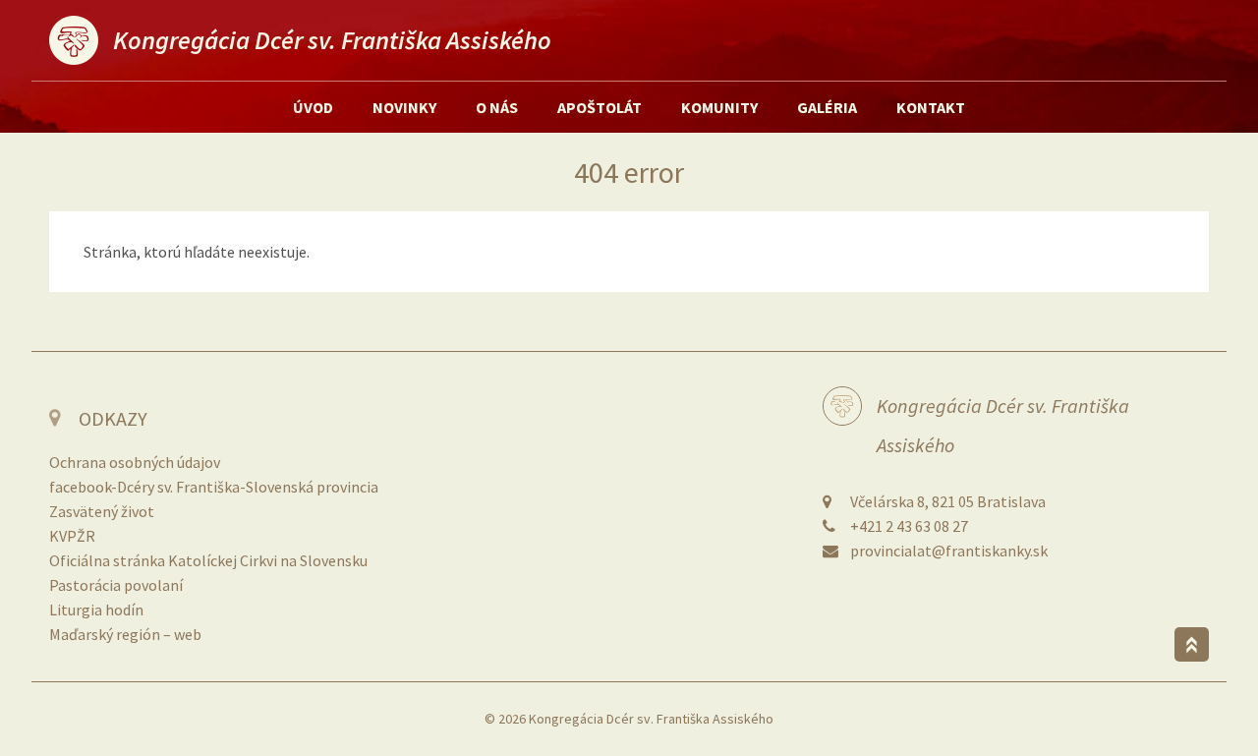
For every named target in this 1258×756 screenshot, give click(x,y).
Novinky (404, 107)
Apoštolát (599, 107)
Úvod (313, 107)
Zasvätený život (101, 511)
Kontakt (930, 107)
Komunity (719, 107)
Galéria (827, 107)
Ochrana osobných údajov (134, 462)
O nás (497, 107)
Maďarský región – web (125, 634)
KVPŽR (72, 536)
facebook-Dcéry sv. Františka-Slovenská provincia (213, 486)
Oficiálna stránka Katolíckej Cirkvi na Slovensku (208, 560)
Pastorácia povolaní (116, 585)
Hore (1191, 644)
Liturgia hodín (96, 609)
